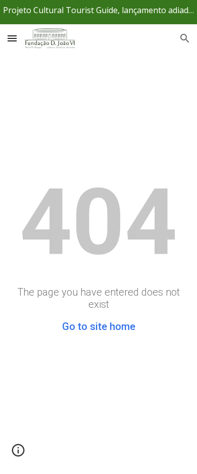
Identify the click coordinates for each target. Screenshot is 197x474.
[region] (98, 12)
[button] (12, 38)
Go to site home (98, 326)
